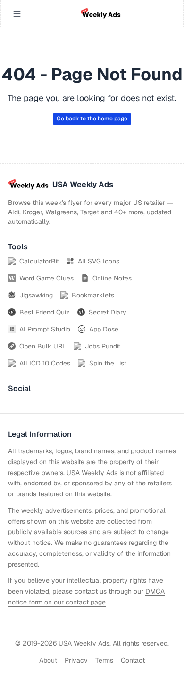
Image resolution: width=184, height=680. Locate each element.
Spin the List (107, 363)
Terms (104, 660)
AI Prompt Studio (44, 329)
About (48, 660)
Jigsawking (36, 295)
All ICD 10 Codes (44, 363)
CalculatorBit (39, 261)
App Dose (103, 329)
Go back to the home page (92, 118)
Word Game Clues (46, 278)
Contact (133, 660)
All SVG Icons (98, 261)
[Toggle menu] (16, 13)
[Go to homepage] (100, 13)
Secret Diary (107, 312)
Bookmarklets (93, 295)
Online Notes (112, 278)
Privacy (76, 660)
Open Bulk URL (42, 346)
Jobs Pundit (102, 346)
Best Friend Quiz (44, 312)
